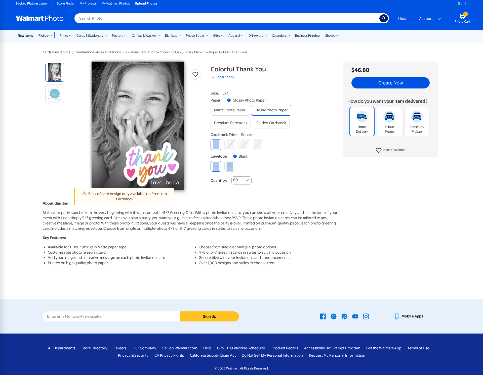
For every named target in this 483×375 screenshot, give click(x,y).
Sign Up (209, 316)
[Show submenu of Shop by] (339, 35)
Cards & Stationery (89, 35)
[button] (390, 151)
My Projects (88, 3)
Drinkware (256, 35)
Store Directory (94, 348)
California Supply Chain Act (213, 355)
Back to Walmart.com (31, 3)
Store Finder (66, 3)
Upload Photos (146, 3)
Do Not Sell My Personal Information (272, 355)
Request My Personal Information (337, 355)
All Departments (61, 348)
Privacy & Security (133, 355)
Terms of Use (418, 348)
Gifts (216, 35)
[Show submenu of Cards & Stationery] (105, 35)
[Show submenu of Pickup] (52, 35)
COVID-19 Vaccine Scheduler (241, 348)
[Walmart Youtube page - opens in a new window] (355, 316)
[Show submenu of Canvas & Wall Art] (158, 35)
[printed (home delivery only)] (229, 166)
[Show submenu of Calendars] (288, 35)
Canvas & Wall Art (144, 35)
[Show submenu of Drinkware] (265, 35)
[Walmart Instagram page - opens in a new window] (366, 316)
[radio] (54, 72)
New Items (25, 35)
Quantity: (219, 180)
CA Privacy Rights (169, 355)
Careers (120, 348)
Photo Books (195, 35)
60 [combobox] (235, 180)
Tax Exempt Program (342, 348)
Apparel (234, 35)
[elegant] (243, 144)
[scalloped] (257, 144)
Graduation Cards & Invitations (98, 52)
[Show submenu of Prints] (70, 35)
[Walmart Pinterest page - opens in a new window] (344, 316)
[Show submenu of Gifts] (222, 35)
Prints (63, 35)
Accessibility (314, 348)
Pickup (43, 35)
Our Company (144, 348)
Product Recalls (284, 348)
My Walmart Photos (116, 3)
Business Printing (307, 35)
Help (402, 18)
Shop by (331, 35)
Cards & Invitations (56, 52)
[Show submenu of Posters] (125, 35)
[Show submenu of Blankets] (179, 35)
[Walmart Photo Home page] (39, 18)
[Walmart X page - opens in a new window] (334, 316)
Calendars (279, 35)
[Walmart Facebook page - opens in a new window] (323, 316)
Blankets (171, 35)
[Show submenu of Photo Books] (206, 35)
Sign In (462, 3)
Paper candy (225, 77)
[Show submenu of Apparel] (242, 35)
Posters (117, 35)
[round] (229, 144)
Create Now (390, 83)
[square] (216, 144)
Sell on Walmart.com (179, 348)
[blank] (216, 166)
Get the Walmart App (383, 348)
